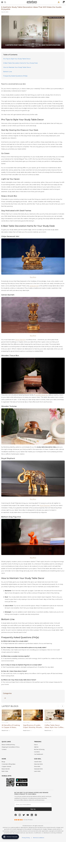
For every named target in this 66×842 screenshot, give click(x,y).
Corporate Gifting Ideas (8, 764)
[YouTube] (27, 815)
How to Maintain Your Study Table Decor (17, 67)
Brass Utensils (6, 769)
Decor (36, 744)
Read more (6, 730)
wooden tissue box (41, 395)
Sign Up (33, 809)
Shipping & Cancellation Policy (10, 747)
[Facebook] (15, 815)
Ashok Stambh (20, 339)
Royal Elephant (45, 505)
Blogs (3, 761)
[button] (2, 2)
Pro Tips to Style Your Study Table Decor (17, 59)
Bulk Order (5, 771)
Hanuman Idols (38, 764)
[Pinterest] (35, 815)
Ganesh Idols (38, 761)
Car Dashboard (38, 754)
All (5, 698)
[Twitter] (23, 815)
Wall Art (36, 747)
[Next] (62, 706)
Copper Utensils (6, 766)
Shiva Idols (37, 766)
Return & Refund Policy (8, 744)
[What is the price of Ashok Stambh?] (25, 339)
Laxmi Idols (37, 771)
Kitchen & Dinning (39, 749)
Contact (4, 749)
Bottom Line (7, 71)
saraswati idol (34, 286)
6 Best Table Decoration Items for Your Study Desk (20, 63)
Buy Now (33, 499)
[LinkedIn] (31, 815)
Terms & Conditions (38, 837)
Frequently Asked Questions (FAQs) (15, 76)
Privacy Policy (26, 837)
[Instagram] (19, 815)
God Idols (37, 751)
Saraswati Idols (38, 769)
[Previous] (58, 706)
